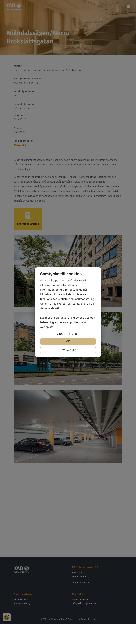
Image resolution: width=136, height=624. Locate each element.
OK (68, 341)
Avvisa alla (68, 349)
